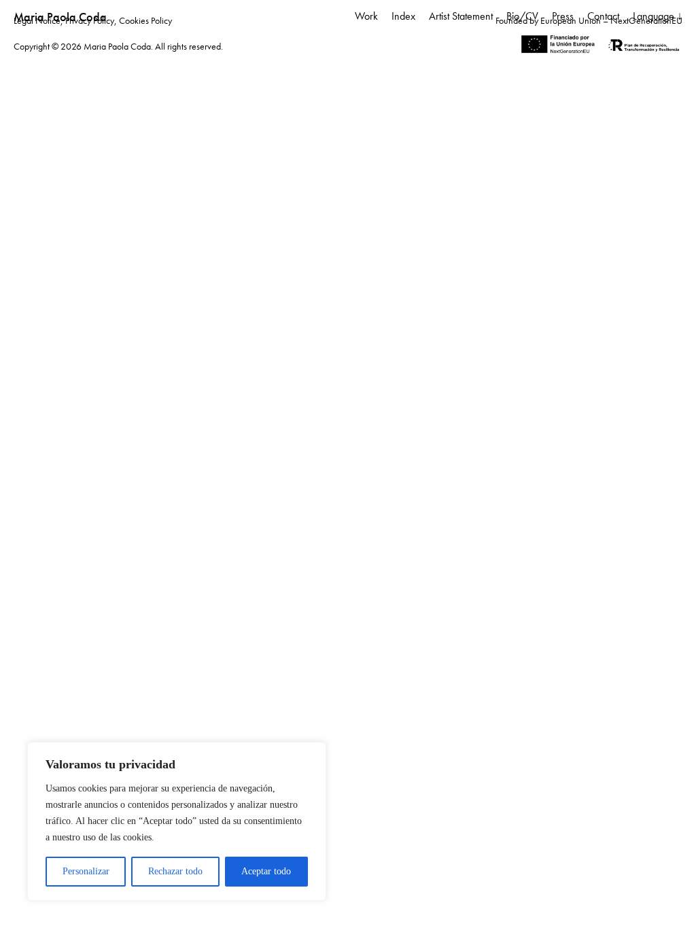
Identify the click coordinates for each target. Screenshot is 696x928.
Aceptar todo (266, 871)
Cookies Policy (145, 20)
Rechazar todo (175, 871)
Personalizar (86, 871)
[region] (176, 821)
